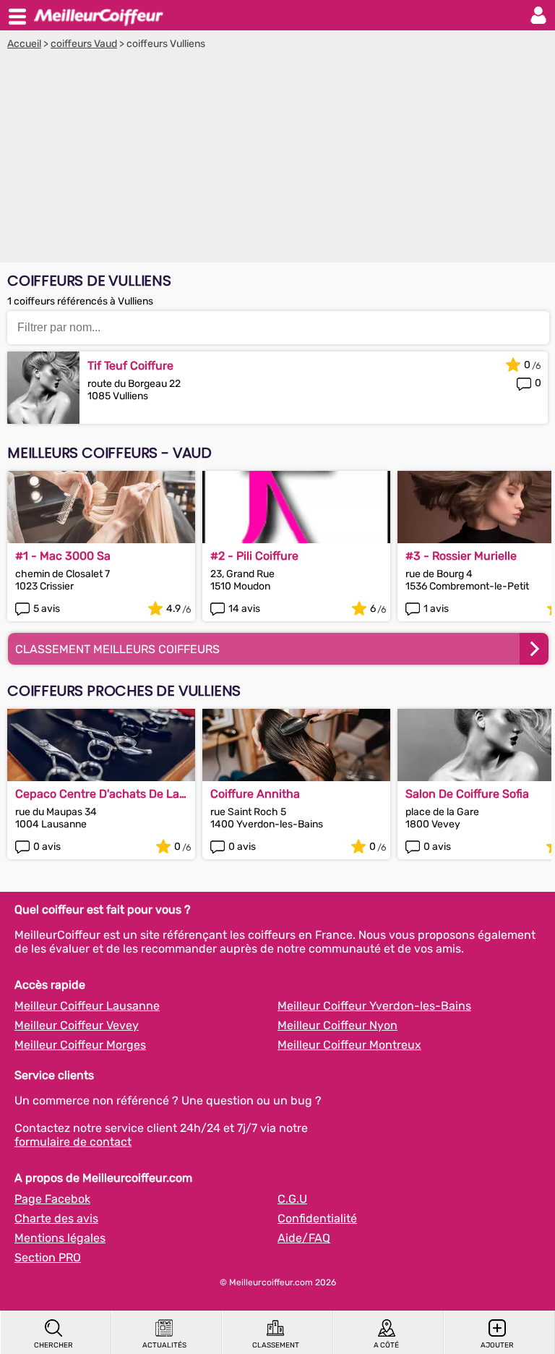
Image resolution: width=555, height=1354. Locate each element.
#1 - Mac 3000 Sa (63, 556)
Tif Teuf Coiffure (130, 365)
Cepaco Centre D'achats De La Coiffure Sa (97, 794)
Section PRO (47, 1257)
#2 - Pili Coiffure (254, 556)
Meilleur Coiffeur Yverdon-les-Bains (374, 1006)
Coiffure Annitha (255, 794)
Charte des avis (56, 1218)
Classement (275, 1345)
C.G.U (292, 1199)
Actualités (164, 1345)
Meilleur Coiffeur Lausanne (87, 1006)
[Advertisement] (277, 158)
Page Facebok (52, 1199)
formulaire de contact (73, 1142)
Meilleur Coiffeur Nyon (337, 1025)
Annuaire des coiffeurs (98, 15)
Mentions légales (60, 1238)
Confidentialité (317, 1218)
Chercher (53, 1345)
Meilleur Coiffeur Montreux (349, 1045)
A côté (386, 1345)
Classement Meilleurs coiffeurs (117, 649)
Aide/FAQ (304, 1238)
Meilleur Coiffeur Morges (80, 1045)
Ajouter (497, 1345)
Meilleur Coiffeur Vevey (76, 1025)
